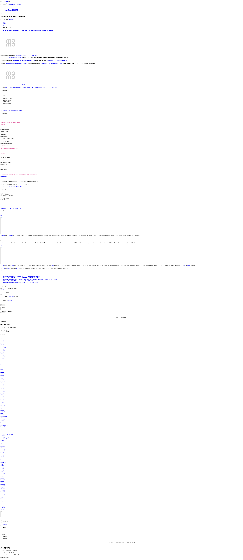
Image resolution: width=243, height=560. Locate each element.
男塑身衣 (17, 242)
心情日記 (10, 300)
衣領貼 (2, 338)
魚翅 (2, 378)
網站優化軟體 (4, 438)
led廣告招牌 (3, 462)
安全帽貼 (3, 350)
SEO (1, 443)
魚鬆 (1, 245)
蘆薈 (2, 495)
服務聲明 (133, 542)
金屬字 (2, 461)
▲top (2, 302)
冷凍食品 (3, 376)
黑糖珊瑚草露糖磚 (5, 437)
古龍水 (2, 501)
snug (1, 215)
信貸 (1, 270)
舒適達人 (9, 268)
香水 (2, 500)
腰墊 (2, 429)
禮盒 (185, 265)
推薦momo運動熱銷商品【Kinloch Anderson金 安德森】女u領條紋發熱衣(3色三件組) (21, 277)
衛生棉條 (3, 488)
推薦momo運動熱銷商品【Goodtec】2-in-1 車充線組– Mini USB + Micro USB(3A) (20, 282)
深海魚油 (3, 411)
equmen (8, 242)
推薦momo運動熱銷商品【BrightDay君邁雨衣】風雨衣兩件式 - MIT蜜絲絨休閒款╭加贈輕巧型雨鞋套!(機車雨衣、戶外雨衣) (30, 279)
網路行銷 (3, 491)
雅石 (2, 422)
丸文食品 (12, 265)
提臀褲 (2, 509)
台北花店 (3, 450)
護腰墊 (2, 431)
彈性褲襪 (3, 473)
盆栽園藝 (3, 420)
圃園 (2, 503)
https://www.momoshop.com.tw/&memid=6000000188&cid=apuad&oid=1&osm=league (19, 178)
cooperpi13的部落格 (9, 10)
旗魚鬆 (52, 265)
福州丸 (2, 375)
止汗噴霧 (3, 356)
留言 (13, 296)
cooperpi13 (3, 289)
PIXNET (112, 542)
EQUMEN (3, 507)
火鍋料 (2, 373)
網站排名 (3, 441)
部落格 (4, 23)
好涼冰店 (3, 349)
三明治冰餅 (3, 347)
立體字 (2, 458)
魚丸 (2, 370)
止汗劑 (2, 355)
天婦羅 (2, 372)
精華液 (2, 497)
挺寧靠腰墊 (3, 426)
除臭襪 (3, 235)
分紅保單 (3, 417)
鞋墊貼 (2, 358)
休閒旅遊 (11, 19)
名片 (4, 25)
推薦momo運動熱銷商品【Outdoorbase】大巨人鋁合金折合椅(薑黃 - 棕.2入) (28, 30)
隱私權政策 (129, 542)
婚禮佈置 (3, 447)
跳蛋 (2, 482)
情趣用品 (3, 479)
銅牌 (2, 459)
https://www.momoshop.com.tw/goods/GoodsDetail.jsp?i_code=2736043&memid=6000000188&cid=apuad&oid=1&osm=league (31, 87)
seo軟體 (2, 440)
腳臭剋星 (11, 235)
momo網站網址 (4, 176)
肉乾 (2, 369)
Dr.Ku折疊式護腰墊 (5, 425)
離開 (7, 557)
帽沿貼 (2, 340)
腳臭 (2, 343)
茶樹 (2, 498)
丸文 (4, 245)
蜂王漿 (2, 408)
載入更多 (2, 304)
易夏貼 (2, 352)
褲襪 (2, 471)
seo (1, 492)
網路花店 (3, 446)
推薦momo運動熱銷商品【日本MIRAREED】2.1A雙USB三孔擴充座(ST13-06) (20, 280)
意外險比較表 (4, 416)
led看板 (2, 468)
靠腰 (2, 428)
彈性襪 (2, 470)
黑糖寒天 (3, 435)
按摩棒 (2, 481)
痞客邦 (10, 296)
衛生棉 (3, 268)
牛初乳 (2, 410)
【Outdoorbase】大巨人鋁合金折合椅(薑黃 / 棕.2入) (26, 55)
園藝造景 (3, 419)
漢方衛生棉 (18, 268)
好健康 (2, 403)
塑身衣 (2, 238)
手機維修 (3, 485)
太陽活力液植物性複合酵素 (7, 434)
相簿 (4, 22)
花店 (2, 444)
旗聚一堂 (3, 361)
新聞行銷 (3, 494)
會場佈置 (3, 449)
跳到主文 (3, 13)
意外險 (2, 414)
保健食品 (3, 405)
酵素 (2, 413)
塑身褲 (2, 506)
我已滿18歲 (3, 557)
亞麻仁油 (3, 407)
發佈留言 (2, 312)
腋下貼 (2, 353)
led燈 (2, 464)
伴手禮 (188, 265)
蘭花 (2, 423)
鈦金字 (2, 467)
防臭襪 (2, 346)
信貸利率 (23, 84)
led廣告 (2, 465)
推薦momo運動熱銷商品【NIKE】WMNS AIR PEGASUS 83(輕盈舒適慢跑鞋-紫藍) (21, 276)
